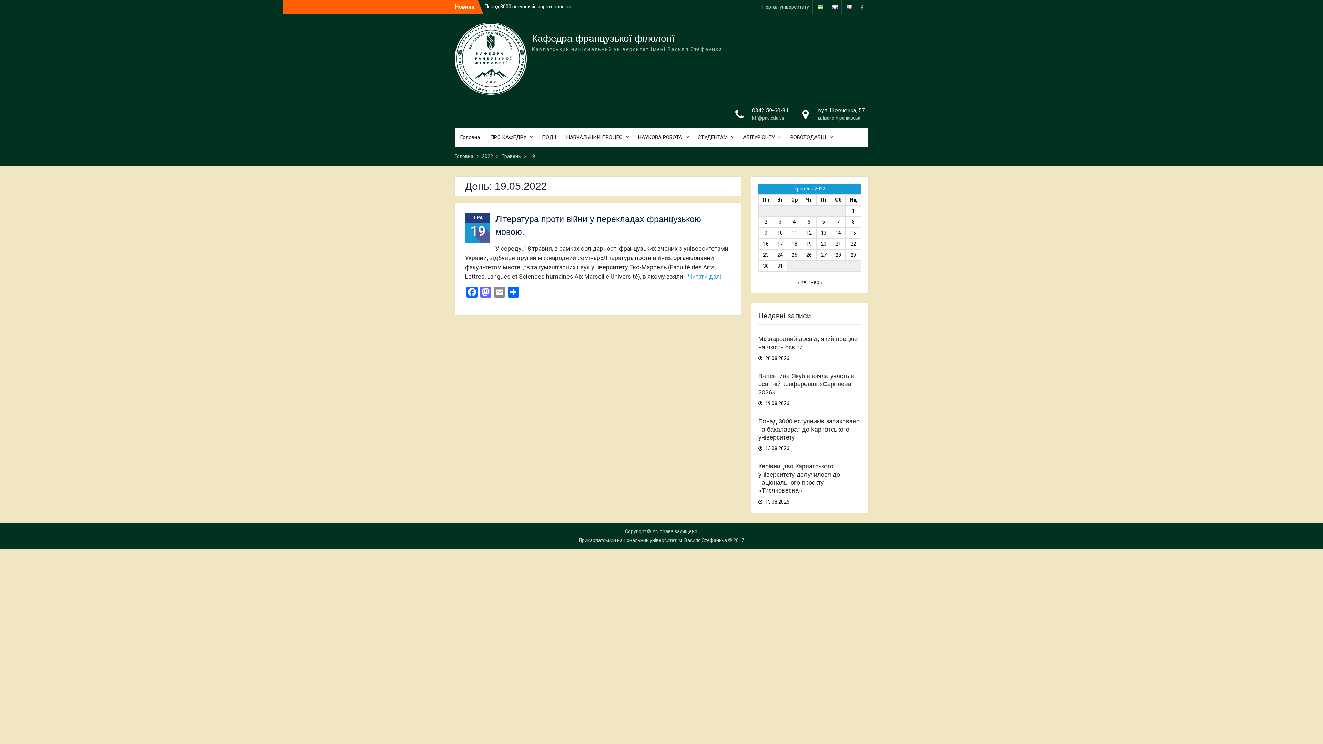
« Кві (802, 282)
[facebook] (862, 7)
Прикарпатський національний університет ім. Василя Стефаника (653, 540)
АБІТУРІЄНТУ (759, 137)
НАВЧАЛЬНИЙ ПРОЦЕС (594, 137)
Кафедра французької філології (603, 38)
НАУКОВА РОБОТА (660, 137)
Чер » (817, 282)
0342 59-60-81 (770, 110)
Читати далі (704, 276)
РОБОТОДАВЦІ (808, 137)
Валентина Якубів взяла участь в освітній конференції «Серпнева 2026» (806, 384)
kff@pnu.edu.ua (768, 118)
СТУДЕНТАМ (713, 137)
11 (794, 233)
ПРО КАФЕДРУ (508, 137)
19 (809, 244)
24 (780, 255)
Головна (470, 137)
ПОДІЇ (549, 137)
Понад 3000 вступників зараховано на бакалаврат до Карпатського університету (809, 429)
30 (766, 266)
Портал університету (785, 7)
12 (809, 233)
